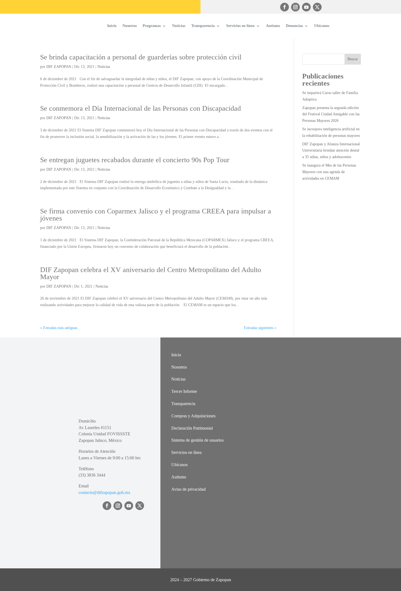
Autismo (273, 26)
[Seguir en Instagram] (295, 7)
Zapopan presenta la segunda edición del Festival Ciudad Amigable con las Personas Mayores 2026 (331, 114)
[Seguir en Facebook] (284, 7)
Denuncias (294, 26)
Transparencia (203, 26)
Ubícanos (321, 26)
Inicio (111, 26)
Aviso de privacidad (188, 489)
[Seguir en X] (317, 7)
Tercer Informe (184, 391)
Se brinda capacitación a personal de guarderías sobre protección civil (140, 57)
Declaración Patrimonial (192, 428)
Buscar (353, 59)
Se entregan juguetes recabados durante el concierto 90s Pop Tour (134, 160)
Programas (152, 26)
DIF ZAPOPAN (58, 67)
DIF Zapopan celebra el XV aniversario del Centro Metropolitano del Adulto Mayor (150, 273)
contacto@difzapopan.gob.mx (104, 492)
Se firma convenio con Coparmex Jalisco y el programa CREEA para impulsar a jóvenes (155, 214)
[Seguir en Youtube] (306, 7)
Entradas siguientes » (260, 328)
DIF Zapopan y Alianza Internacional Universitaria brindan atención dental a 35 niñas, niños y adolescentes (331, 150)
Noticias (178, 26)
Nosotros (129, 26)
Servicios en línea (240, 26)
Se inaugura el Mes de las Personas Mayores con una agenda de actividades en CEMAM (329, 171)
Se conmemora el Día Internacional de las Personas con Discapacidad (140, 108)
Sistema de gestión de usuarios (197, 440)
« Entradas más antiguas (58, 328)
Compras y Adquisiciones (193, 416)
